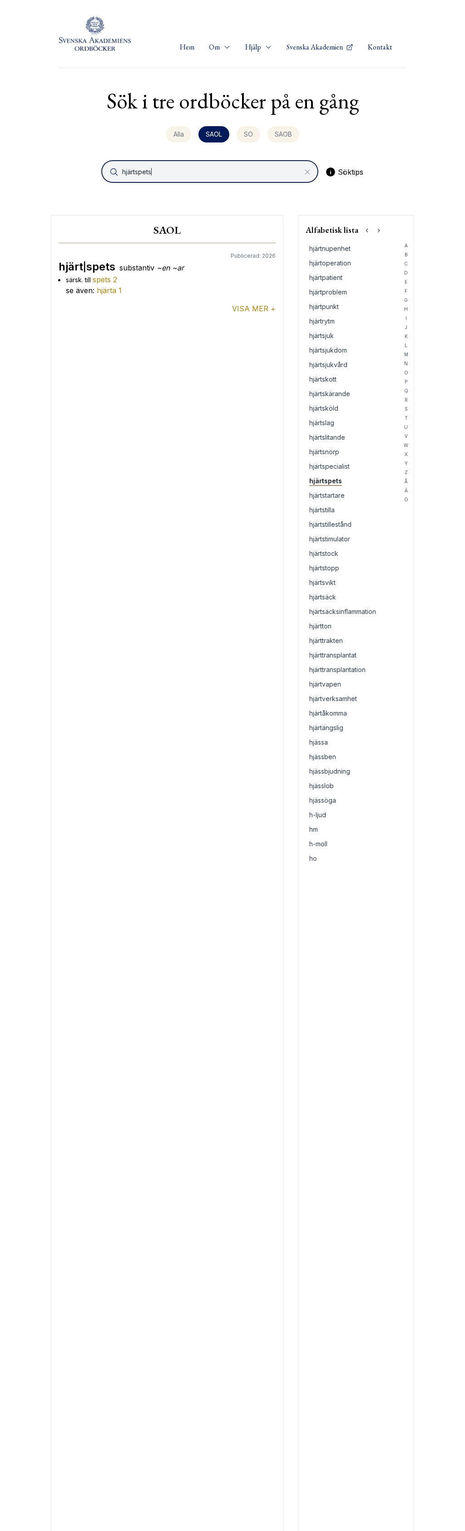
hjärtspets (325, 481)
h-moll (318, 844)
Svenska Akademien (315, 47)
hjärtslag (321, 423)
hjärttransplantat (332, 655)
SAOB (283, 134)
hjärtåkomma (328, 713)
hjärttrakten (326, 640)
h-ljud (317, 815)
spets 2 (105, 279)
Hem (187, 47)
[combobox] (210, 171)
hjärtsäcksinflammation (342, 611)
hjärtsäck (322, 597)
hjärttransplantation (337, 669)
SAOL (214, 134)
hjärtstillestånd (330, 524)
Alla (178, 134)
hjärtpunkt (324, 306)
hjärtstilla (322, 510)
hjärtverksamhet (333, 698)
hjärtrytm (322, 321)
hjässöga (322, 800)
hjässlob (321, 786)
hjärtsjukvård (328, 364)
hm (313, 829)
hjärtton (320, 626)
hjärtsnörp (324, 452)
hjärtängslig (326, 727)
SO (248, 134)
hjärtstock (323, 553)
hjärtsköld (323, 408)
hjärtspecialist (329, 466)
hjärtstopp (324, 568)
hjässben (322, 757)
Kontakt (380, 47)
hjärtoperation (330, 263)
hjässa (318, 742)
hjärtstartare (327, 495)
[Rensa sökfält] (307, 172)
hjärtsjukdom (328, 350)
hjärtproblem (328, 292)
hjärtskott (322, 379)
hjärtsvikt (322, 582)
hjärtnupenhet (330, 248)
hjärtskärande (329, 393)
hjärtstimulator (329, 539)
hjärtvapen (325, 684)
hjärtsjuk (321, 335)
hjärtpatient (325, 277)
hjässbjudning (329, 771)
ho (313, 858)
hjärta (109, 290)
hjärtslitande (327, 437)
